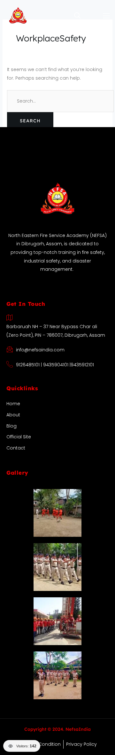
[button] (64, 16)
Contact (15, 448)
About (13, 415)
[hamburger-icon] (106, 16)
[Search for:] (60, 101)
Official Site (18, 437)
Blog (11, 426)
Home (13, 403)
